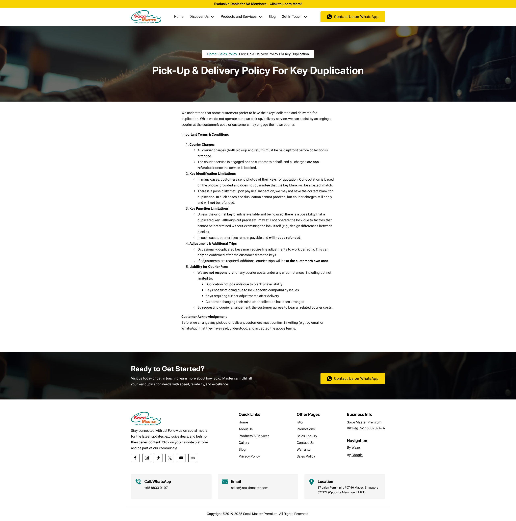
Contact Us (305, 442)
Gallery (244, 442)
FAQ (300, 422)
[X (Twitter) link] (170, 458)
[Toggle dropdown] (213, 17)
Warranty (303, 449)
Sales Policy (227, 54)
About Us (246, 429)
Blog (272, 16)
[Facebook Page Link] (135, 458)
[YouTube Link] (181, 458)
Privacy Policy (249, 456)
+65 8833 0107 (156, 487)
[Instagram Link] (147, 458)
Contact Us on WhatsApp (356, 17)
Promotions (306, 429)
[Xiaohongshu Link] (193, 458)
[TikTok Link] (158, 458)
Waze (356, 447)
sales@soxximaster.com (249, 487)
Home (178, 16)
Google (357, 455)
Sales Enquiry (307, 436)
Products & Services (254, 436)
